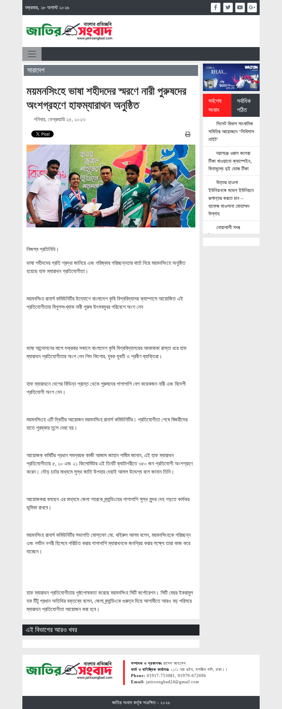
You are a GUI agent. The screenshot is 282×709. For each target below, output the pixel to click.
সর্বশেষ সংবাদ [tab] (214, 105)
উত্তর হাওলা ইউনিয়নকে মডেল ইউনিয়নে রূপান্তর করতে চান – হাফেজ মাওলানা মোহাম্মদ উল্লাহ (231, 197)
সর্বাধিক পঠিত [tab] (244, 105)
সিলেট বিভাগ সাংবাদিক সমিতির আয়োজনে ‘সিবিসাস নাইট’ (231, 131)
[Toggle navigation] (32, 54)
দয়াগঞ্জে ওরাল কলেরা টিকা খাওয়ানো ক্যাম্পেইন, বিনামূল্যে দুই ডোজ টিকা (230, 161)
